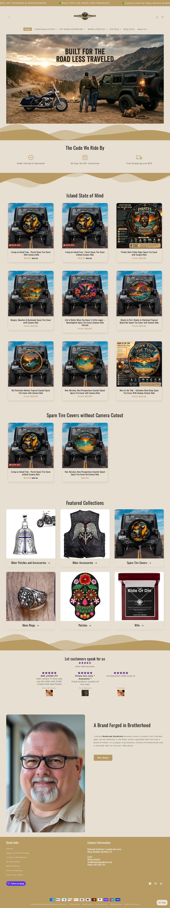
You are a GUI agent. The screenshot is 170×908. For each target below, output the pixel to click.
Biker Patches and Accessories (29, 563)
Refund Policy (13, 866)
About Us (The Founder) (18, 853)
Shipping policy (116, 904)
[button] (9, 17)
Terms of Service (14, 870)
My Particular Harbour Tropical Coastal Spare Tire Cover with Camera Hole (31, 391)
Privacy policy (74, 904)
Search (9, 849)
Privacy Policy (13, 862)
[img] (85, 663)
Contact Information (16, 857)
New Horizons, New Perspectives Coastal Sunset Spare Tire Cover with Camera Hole (85, 391)
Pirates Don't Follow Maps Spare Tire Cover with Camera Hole (139, 253)
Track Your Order (14, 875)
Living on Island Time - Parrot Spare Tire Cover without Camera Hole (85, 253)
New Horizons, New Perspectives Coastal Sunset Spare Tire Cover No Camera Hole (85, 473)
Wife (138, 625)
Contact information (131, 904)
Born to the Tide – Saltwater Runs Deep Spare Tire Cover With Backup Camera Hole (139, 391)
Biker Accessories (83, 563)
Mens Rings (29, 625)
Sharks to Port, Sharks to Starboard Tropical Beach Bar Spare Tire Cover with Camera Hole (139, 321)
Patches (83, 625)
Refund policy (87, 904)
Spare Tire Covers (137, 563)
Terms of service (101, 904)
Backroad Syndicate (44, 904)
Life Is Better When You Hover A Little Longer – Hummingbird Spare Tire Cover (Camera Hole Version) (85, 322)
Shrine (64, 904)
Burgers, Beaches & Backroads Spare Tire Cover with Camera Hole (31, 321)
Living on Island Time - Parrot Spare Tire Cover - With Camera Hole (31, 253)
